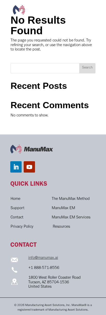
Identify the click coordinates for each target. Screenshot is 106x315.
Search (87, 68)
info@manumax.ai (43, 258)
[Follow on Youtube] (29, 167)
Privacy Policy (22, 227)
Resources (61, 227)
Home (15, 199)
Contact (17, 218)
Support (17, 208)
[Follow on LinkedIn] (16, 167)
